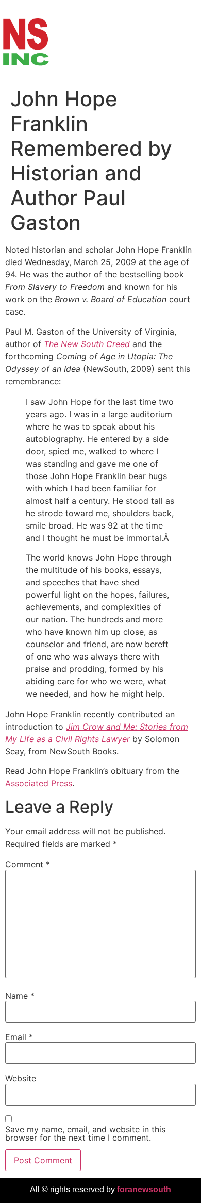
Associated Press (38, 783)
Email (19, 1037)
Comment (27, 864)
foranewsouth (144, 1189)
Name (20, 996)
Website (20, 1078)
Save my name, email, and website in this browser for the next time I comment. (85, 1133)
